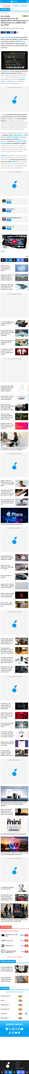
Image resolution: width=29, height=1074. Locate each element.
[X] (10, 1029)
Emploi (17, 1066)
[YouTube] (21, 1029)
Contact (17, 1062)
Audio (21, 991)
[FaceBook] (19, 1029)
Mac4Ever (3, 12)
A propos (18, 1064)
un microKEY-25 (18, 141)
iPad (7, 12)
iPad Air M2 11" (5, 1018)
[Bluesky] (16, 1032)
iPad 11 (3, 1000)
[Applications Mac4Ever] (7, 1029)
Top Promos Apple (6, 5)
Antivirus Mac (24, 5)
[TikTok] (10, 1032)
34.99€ (8, 202)
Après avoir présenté (7, 37)
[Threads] (16, 1029)
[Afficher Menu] (1, 1)
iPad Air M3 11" (5, 1005)
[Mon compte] (27, 1)
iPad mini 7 (4, 1013)
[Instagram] (13, 1032)
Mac (7, 991)
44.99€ (8, 211)
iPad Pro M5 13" (5, 996)
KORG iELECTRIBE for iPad (15, 137)
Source (3, 251)
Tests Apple (15, 5)
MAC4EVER (14, 1)
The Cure (10, 81)
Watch (17, 991)
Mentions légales (20, 1068)
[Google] (13, 1029)
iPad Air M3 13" (5, 1009)
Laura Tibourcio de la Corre (8, 28)
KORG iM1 (19, 41)
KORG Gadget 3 (18, 135)
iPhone (10, 991)
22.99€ (8, 219)
